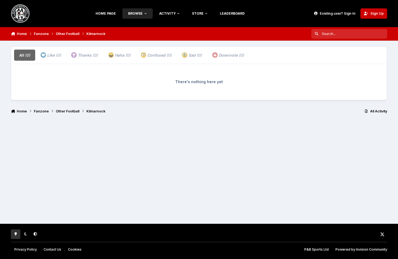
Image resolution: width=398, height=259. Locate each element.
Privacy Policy (25, 249)
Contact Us (52, 249)
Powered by (361, 249)
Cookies (74, 249)
